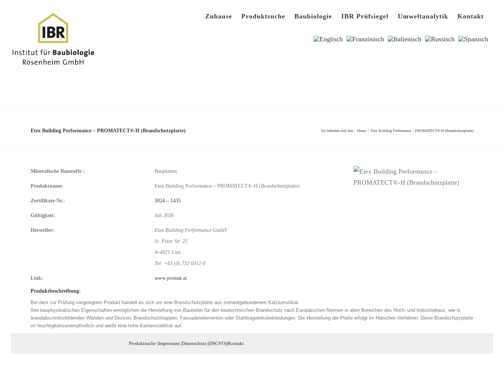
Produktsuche (142, 343)
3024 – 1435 (168, 200)
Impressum (169, 343)
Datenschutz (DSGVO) (204, 343)
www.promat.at (171, 278)
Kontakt (236, 343)
